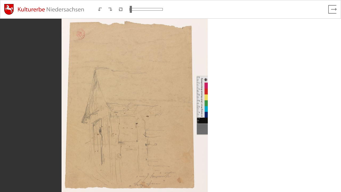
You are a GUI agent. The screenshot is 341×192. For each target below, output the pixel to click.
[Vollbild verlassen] (332, 9)
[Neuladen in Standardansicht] (120, 9)
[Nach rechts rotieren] (110, 9)
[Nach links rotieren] (100, 9)
